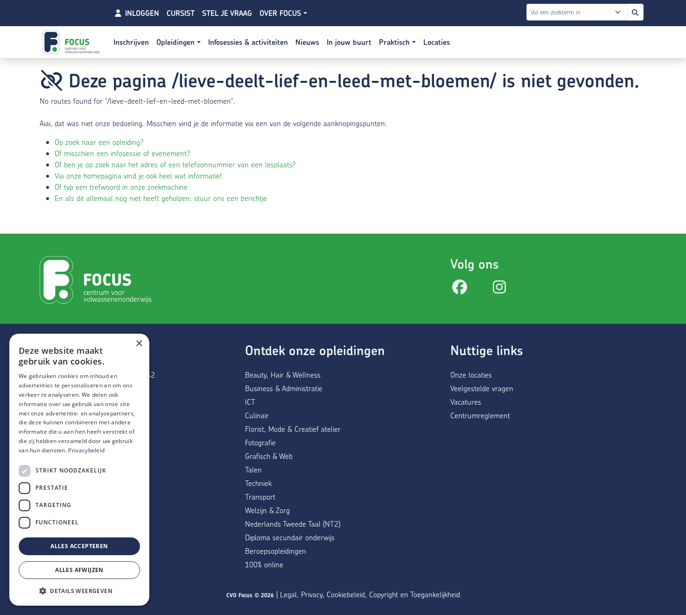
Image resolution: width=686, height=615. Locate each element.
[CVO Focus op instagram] (499, 289)
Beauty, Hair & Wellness (283, 374)
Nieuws (307, 42)
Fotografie (260, 442)
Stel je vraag (227, 13)
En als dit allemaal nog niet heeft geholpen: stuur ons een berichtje (161, 198)
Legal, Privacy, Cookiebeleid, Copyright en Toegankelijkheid (370, 594)
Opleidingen (176, 42)
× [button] (138, 343)
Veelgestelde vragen (481, 388)
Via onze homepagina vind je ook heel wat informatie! (138, 175)
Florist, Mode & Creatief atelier (293, 429)
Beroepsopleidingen (275, 551)
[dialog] (79, 470)
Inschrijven (131, 42)
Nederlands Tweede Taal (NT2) (292, 524)
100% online (264, 564)
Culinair (257, 415)
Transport (260, 496)
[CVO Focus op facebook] (459, 289)
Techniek (258, 483)
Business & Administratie (283, 388)
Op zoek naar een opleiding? (99, 142)
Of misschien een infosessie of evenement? (122, 153)
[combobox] (570, 12)
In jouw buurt (349, 42)
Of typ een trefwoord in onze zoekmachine (121, 187)
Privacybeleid (86, 450)
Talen (253, 469)
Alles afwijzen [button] (79, 570)
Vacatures (465, 402)
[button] (79, 590)
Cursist (181, 13)
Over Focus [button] (281, 13)
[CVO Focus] (72, 42)
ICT (250, 402)
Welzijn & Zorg (267, 510)
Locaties (436, 42)
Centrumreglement (480, 415)
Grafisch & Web (269, 456)
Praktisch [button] (395, 42)
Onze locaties (471, 374)
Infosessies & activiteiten (248, 42)
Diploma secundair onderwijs (290, 537)
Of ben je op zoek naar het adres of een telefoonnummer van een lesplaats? (175, 164)
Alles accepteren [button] (79, 546)
